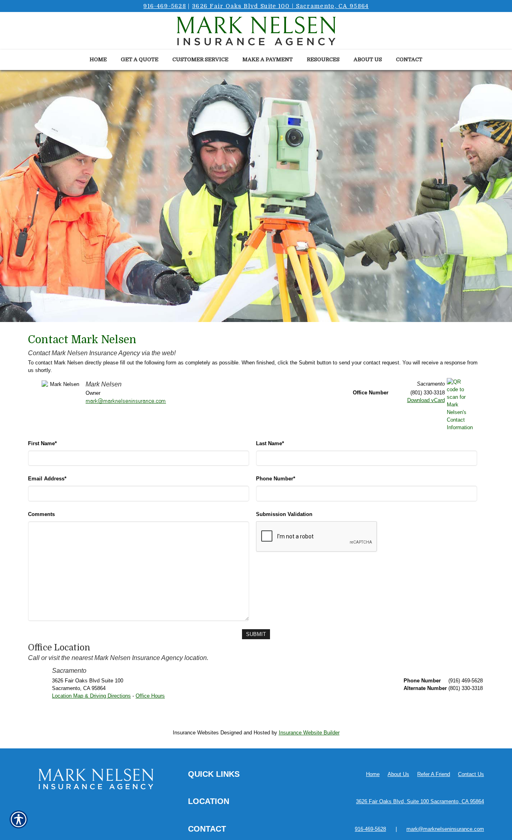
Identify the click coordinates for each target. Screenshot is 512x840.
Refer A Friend (433, 774)
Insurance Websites (196, 733)
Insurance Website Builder (309, 733)
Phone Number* (275, 479)
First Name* (42, 443)
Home (373, 774)
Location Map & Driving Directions (91, 696)
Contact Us (471, 774)
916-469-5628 (164, 6)
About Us (398, 774)
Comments (41, 514)
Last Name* (270, 443)
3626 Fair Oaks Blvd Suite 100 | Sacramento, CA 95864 (280, 6)
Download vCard (426, 400)
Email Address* (47, 479)
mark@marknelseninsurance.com (445, 829)
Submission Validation (284, 514)
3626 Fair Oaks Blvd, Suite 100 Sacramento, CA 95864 (420, 801)
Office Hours (150, 696)
